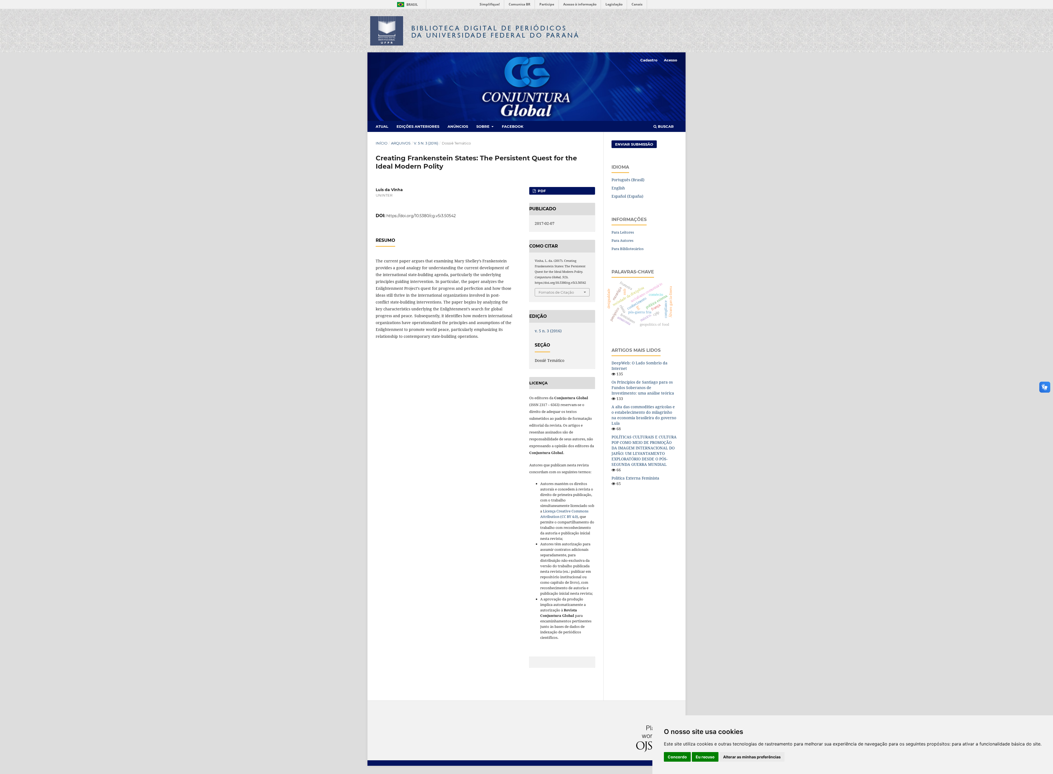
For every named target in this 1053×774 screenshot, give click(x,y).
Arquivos (401, 143)
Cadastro (649, 60)
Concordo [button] (677, 757)
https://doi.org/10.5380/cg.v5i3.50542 (421, 215)
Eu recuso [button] (705, 757)
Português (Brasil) (628, 179)
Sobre (483, 126)
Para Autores (622, 240)
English (618, 188)
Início (381, 143)
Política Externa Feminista (635, 478)
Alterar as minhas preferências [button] (752, 757)
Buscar (665, 126)
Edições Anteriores (418, 126)
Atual (382, 126)
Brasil (406, 4)
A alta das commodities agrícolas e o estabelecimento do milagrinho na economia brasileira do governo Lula (644, 415)
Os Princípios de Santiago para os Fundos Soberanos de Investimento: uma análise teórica (643, 387)
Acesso (670, 60)
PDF (541, 191)
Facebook (512, 126)
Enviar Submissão (634, 144)
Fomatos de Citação (556, 292)
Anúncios (458, 126)
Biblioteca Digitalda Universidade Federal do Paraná (495, 31)
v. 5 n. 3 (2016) (426, 143)
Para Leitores (623, 232)
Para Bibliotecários (628, 248)
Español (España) (627, 196)
